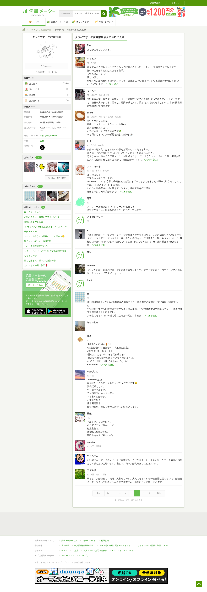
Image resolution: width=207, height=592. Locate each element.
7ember (91, 265)
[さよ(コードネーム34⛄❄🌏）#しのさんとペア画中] (41, 171)
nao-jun (91, 442)
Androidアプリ (67, 555)
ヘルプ (64, 550)
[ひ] (29, 200)
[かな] (63, 200)
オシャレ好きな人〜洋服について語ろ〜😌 (44, 236)
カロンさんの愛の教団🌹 (36, 265)
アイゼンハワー (95, 216)
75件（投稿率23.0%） (49, 135)
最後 (159, 493)
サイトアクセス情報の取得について (153, 545)
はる (89, 336)
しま (89, 141)
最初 (98, 493)
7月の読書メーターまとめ (46, 72)
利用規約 (105, 540)
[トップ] (23, 30)
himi (89, 280)
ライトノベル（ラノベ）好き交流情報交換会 (45, 251)
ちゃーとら (92, 322)
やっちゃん (92, 455)
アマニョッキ (94, 166)
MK (89, 251)
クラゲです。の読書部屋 (40, 30)
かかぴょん (92, 371)
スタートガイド (89, 540)
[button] (104, 13)
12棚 (42, 141)
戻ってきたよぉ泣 (32, 212)
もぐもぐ (91, 59)
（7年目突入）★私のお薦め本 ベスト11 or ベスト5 (47, 226)
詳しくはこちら (35, 285)
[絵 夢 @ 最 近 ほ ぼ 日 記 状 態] (29, 171)
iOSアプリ (83, 555)
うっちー (91, 91)
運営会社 (65, 545)
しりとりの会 (30, 256)
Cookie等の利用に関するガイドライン (115, 545)
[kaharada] (52, 200)
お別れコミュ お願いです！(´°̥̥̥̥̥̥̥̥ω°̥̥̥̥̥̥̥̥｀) (41, 217)
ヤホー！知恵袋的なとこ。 (36, 246)
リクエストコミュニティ (122, 550)
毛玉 (89, 198)
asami (90, 112)
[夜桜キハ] (63, 171)
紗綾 (89, 413)
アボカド (91, 470)
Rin (89, 45)
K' (88, 230)
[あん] (52, 171)
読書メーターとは (69, 540)
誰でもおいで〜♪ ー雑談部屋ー (38, 241)
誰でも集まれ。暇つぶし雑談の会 (40, 260)
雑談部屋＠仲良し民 (33, 222)
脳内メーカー (30, 231)
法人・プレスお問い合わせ (95, 550)
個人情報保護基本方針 (84, 545)
